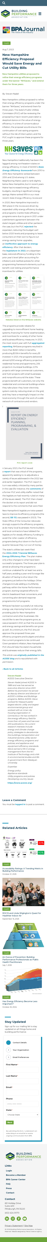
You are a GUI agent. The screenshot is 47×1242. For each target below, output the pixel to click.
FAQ (8, 1184)
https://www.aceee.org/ (20, 783)
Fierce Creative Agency (34, 1231)
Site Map (28, 1226)
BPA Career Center (15, 1179)
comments (35, 489)
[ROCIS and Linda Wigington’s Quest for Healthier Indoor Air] (23, 892)
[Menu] (40, 14)
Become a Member (16, 1175)
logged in (20, 804)
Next (9, 1122)
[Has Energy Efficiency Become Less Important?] (23, 980)
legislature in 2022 (16, 251)
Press (9, 1188)
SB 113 (13, 517)
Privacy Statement (14, 1226)
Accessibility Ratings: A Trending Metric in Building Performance (22, 869)
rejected (28, 227)
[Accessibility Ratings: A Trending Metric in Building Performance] (23, 847)
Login (9, 1171)
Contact (10, 1193)
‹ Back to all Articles (12, 669)
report (7, 471)
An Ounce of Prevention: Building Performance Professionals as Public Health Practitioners (20, 959)
